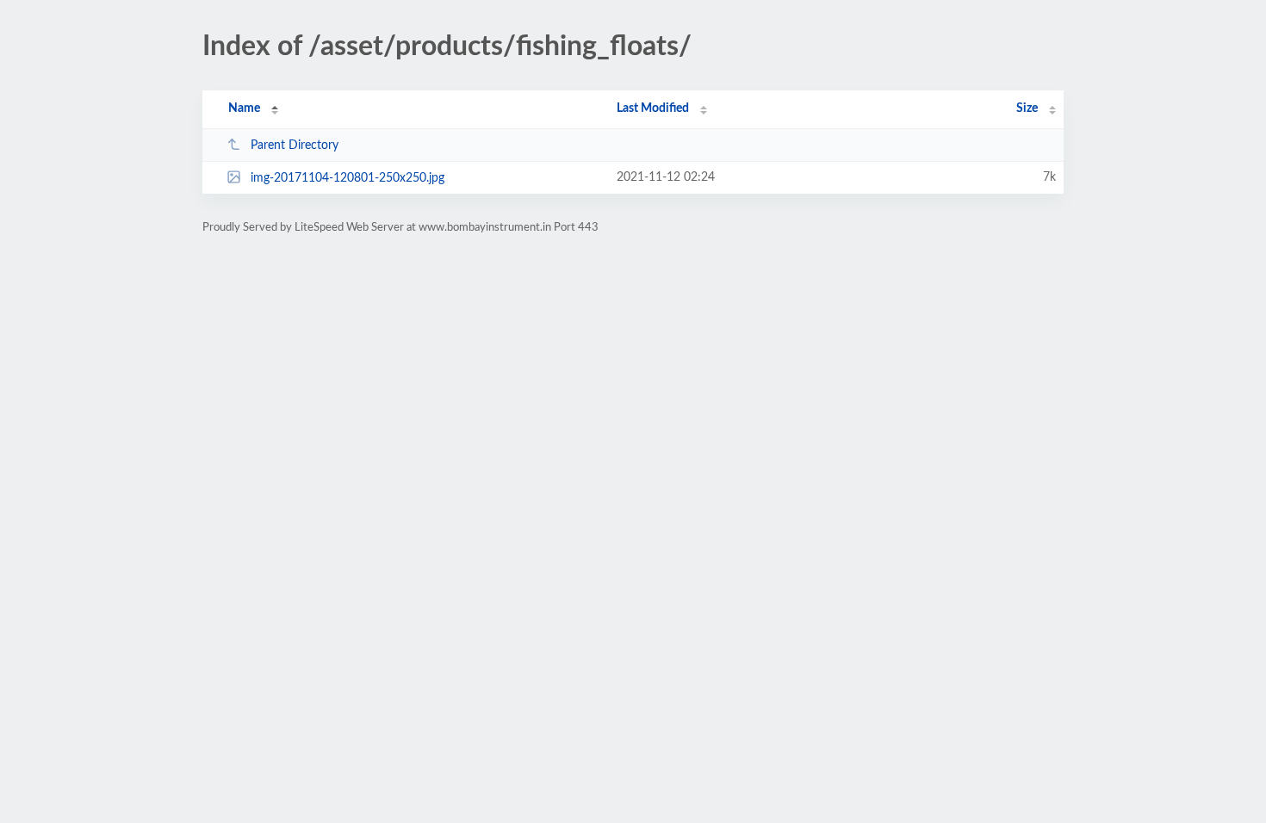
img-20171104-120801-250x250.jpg (347, 178)
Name (244, 108)
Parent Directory (294, 145)
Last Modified (653, 108)
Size (1027, 108)
